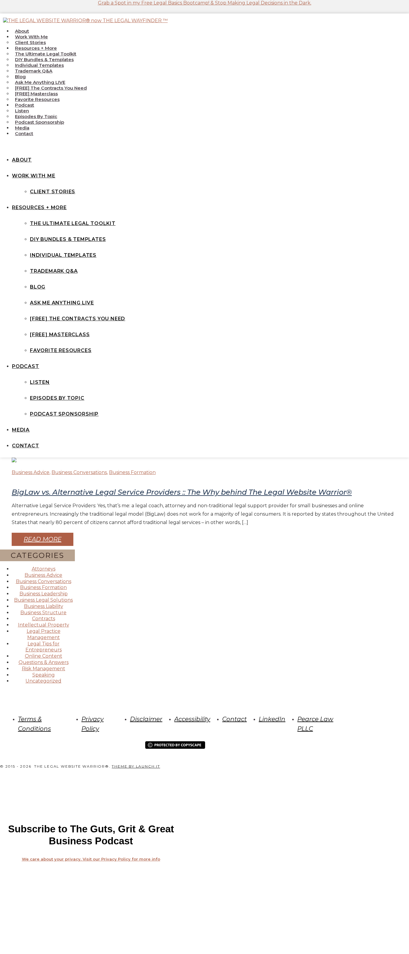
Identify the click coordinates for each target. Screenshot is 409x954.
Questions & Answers (44, 662)
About (22, 31)
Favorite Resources (37, 99)
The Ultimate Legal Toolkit (45, 54)
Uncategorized (43, 681)
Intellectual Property (43, 625)
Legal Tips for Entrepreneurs (43, 647)
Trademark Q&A (33, 71)
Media (22, 128)
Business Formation (132, 472)
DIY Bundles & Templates (44, 59)
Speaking (43, 675)
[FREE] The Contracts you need (51, 88)
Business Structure (43, 612)
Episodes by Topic (36, 116)
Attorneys (43, 569)
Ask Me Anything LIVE (40, 82)
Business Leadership (43, 594)
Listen (22, 111)
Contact (24, 133)
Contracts (43, 618)
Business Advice (30, 472)
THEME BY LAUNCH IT (136, 766)
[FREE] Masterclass (36, 93)
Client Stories (30, 42)
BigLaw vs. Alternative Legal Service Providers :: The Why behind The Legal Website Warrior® (182, 492)
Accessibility (192, 719)
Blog (20, 76)
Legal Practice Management (43, 634)
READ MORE (42, 539)
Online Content (43, 656)
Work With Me (31, 37)
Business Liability (43, 606)
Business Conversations (79, 472)
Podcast (24, 105)
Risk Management (43, 668)
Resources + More (36, 48)
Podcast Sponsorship (39, 122)
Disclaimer (146, 719)
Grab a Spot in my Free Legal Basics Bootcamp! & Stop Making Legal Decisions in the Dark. (204, 3)
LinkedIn (272, 719)
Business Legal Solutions (43, 600)
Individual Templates (39, 65)
